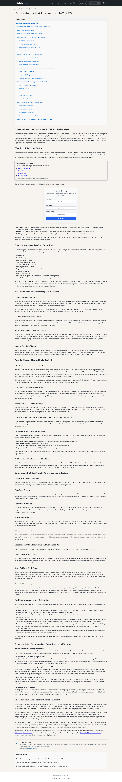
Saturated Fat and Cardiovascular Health (29, 57)
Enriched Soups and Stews (25, 95)
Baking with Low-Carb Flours (26, 98)
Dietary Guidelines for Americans (90, 733)
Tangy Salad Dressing (24, 88)
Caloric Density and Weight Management (29, 61)
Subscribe (83, 3)
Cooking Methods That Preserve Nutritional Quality (31, 78)
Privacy (68, 778)
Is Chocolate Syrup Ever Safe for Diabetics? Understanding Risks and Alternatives (41, 766)
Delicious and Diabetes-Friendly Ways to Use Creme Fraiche (33, 82)
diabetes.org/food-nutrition (23, 733)
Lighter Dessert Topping (24, 92)
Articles (56, 3)
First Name (49, 199)
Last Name (49, 205)
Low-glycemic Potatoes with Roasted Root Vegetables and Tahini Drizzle (38, 762)
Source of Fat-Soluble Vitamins (26, 51)
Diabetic (22, 3)
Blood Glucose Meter (24, 169)
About (63, 778)
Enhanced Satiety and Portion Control (28, 44)
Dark (95, 3)
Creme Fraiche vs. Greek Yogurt (26, 109)
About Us (72, 3)
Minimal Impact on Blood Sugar (26, 40)
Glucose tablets (22, 175)
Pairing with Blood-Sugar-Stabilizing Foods (29, 75)
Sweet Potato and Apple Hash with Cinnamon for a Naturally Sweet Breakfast (40, 759)
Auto (99, 3)
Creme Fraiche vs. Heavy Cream (26, 112)
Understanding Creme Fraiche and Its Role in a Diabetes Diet (34, 26)
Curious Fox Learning (31, 748)
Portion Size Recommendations (26, 71)
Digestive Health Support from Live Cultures (29, 47)
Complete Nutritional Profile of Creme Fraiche (30, 33)
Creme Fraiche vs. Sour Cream (26, 105)
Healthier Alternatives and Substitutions (28, 116)
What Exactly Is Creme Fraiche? (26, 30)
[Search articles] (103, 3)
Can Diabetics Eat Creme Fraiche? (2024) (27, 23)
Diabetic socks (22, 173)
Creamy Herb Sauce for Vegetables (27, 85)
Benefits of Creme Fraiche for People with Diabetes (31, 37)
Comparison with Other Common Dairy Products (30, 102)
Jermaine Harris (26, 742)
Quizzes (64, 3)
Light (90, 3)
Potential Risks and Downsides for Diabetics (29, 54)
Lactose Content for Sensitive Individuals (29, 64)
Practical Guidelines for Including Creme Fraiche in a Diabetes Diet (36, 68)
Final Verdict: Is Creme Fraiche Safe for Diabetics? (31, 123)
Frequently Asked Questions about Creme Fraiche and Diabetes (35, 119)
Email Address (50, 211)
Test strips (21, 171)
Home (51, 3)
